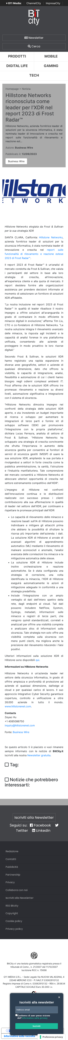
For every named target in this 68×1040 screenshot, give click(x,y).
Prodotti (17, 56)
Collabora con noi (17, 890)
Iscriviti (37, 1026)
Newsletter (35, 38)
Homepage (12, 88)
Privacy (10, 882)
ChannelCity (33, 3)
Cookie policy (14, 921)
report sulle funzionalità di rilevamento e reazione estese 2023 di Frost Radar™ (34, 254)
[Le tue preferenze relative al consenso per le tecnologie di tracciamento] (51, 1037)
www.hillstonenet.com (18, 706)
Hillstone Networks (51, 237)
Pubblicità (12, 867)
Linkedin (42, 830)
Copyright (12, 913)
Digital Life (17, 66)
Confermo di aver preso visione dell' (33, 1016)
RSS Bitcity (12, 905)
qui (37, 660)
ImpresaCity (53, 3)
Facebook (42, 825)
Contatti (11, 859)
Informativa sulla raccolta (19, 1036)
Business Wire (16, 161)
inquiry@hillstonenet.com (20, 725)
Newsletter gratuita (38, 755)
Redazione (12, 851)
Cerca (35, 46)
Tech (34, 75)
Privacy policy (14, 929)
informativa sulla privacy (35, 1018)
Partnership (13, 875)
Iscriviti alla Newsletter (34, 817)
